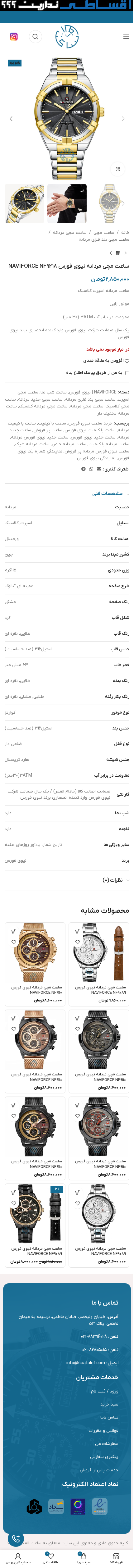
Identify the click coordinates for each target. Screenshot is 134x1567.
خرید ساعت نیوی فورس (90, 423)
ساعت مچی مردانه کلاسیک (43, 406)
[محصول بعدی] (110, 253)
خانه (125, 233)
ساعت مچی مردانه (70, 233)
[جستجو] (35, 36)
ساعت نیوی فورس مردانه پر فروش (97, 451)
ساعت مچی (103, 233)
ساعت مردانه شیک (32, 444)
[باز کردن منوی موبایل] (126, 36)
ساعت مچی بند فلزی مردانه (104, 240)
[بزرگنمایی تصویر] (118, 169)
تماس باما (109, 1417)
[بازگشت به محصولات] (118, 253)
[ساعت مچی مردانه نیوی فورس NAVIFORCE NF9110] (35, 953)
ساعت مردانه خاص (69, 444)
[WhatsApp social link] (91, 469)
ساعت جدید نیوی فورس (93, 437)
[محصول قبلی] (125, 253)
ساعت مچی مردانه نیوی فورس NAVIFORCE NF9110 (36, 990)
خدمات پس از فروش (99, 1470)
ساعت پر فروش (47, 430)
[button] (123, 118)
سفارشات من (106, 1444)
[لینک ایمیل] (99, 469)
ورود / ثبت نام (104, 1391)
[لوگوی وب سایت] (67, 36)
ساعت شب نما (54, 392)
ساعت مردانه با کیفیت (109, 444)
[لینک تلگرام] (83, 469)
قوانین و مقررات (103, 1431)
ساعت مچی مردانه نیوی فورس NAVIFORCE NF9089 (100, 990)
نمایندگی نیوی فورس (96, 458)
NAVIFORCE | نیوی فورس (93, 392)
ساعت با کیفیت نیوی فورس (90, 430)
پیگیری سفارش (104, 1457)
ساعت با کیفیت (52, 423)
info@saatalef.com (85, 1363)
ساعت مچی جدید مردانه (40, 399)
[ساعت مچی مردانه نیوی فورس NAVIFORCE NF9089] (99, 953)
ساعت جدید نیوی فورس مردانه (40, 437)
